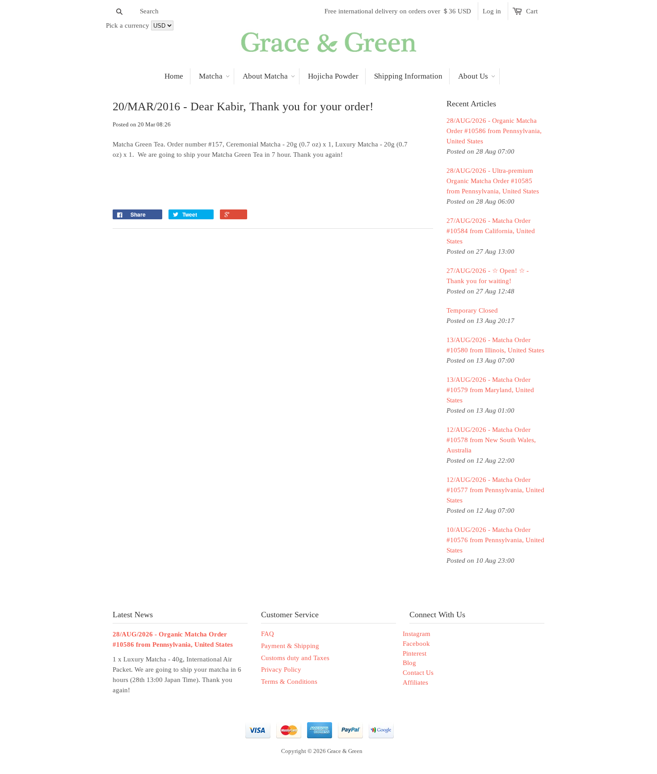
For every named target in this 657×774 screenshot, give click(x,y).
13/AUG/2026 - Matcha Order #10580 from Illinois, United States (495, 345)
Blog (409, 662)
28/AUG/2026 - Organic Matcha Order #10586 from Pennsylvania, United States (494, 131)
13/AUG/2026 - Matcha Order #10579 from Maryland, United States (490, 390)
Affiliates (415, 682)
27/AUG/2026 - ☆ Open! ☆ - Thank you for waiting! (487, 275)
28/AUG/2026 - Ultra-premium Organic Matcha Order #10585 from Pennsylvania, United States (492, 181)
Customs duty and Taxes (295, 657)
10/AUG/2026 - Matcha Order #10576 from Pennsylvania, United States (495, 540)
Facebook (416, 643)
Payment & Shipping (290, 645)
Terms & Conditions (289, 681)
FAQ (267, 633)
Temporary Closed (472, 310)
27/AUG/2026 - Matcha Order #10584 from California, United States (490, 231)
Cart (532, 11)
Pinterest (414, 653)
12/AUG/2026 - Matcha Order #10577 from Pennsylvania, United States (495, 490)
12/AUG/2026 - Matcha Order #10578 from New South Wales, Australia (491, 440)
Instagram (416, 633)
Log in (492, 11)
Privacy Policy (281, 669)
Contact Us (418, 672)
